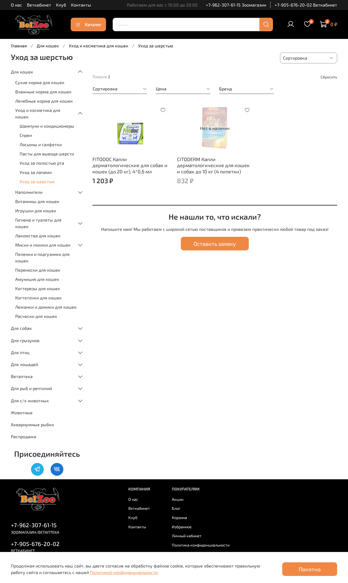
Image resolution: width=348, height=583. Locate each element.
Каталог (93, 24)
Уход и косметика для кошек (98, 45)
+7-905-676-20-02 (35, 543)
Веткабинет (39, 4)
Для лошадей (24, 364)
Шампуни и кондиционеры (47, 125)
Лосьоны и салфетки (41, 144)
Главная (19, 45)
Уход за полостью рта (42, 162)
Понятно (310, 569)
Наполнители (28, 192)
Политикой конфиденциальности (124, 572)
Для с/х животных (30, 400)
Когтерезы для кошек (37, 288)
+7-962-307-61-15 (34, 524)
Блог (176, 508)
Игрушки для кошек (35, 210)
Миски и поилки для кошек (43, 244)
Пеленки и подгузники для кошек (42, 257)
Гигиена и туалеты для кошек (38, 223)
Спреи (26, 135)
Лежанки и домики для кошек (46, 306)
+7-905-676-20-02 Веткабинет (306, 4)
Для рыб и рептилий (31, 388)
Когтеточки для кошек (38, 297)
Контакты (81, 4)
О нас (16, 4)
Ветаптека (22, 376)
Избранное (182, 526)
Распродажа (23, 436)
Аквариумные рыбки (32, 424)
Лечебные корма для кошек (44, 100)
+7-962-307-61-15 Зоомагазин (236, 4)
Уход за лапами (36, 172)
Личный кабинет (186, 535)
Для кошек (48, 45)
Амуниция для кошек (37, 279)
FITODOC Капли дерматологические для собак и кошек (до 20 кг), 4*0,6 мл (129, 165)
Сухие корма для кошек (39, 82)
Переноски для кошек (37, 269)
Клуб (61, 4)
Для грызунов (25, 340)
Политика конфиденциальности (200, 545)
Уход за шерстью (37, 181)
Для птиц (20, 352)
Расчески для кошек (36, 316)
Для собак (21, 328)
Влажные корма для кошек (43, 91)
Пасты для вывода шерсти (47, 153)
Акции (177, 499)
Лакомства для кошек (38, 235)
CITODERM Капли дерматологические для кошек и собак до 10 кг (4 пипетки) (213, 165)
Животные (22, 412)
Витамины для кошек (37, 201)
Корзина (179, 517)
